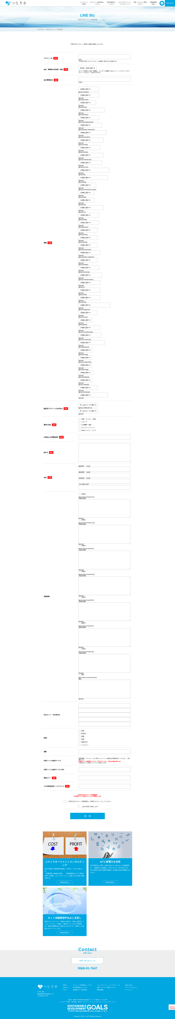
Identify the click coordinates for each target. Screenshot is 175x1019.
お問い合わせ (170, 3)
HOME (65, 985)
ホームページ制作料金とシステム (97, 3)
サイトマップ (129, 989)
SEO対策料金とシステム (111, 3)
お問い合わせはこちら (87, 961)
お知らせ (65, 987)
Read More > (65, 882)
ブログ (65, 989)
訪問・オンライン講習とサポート (141, 3)
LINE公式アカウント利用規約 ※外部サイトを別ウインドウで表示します (87, 795)
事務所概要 (100, 989)
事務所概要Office (153, 3)
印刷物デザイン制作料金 (80, 989)
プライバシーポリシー (131, 987)
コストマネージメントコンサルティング (124, 3)
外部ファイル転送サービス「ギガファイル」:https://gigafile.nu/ (99, 761)
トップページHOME (84, 3)
